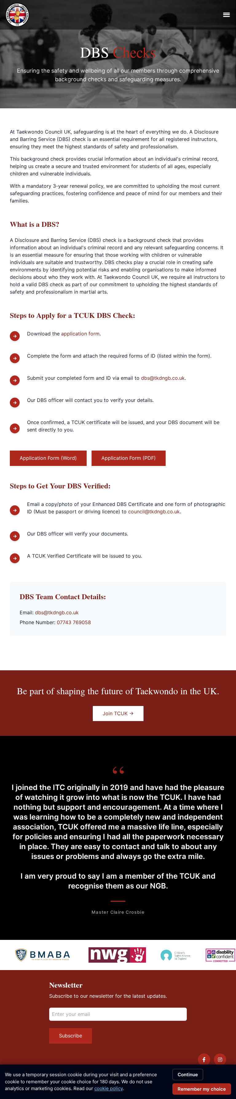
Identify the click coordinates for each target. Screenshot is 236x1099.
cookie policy (108, 1088)
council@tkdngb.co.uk (154, 511)
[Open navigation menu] (226, 14)
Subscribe (70, 1036)
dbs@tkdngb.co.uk (163, 378)
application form (80, 334)
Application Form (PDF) (128, 458)
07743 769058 (74, 622)
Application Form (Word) (48, 458)
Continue (188, 1074)
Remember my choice (202, 1089)
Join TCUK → (118, 713)
